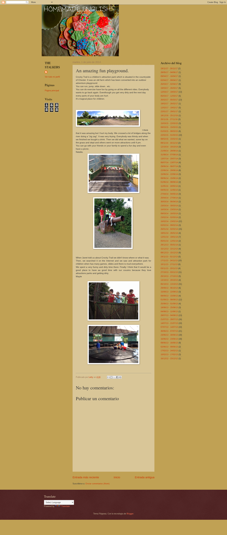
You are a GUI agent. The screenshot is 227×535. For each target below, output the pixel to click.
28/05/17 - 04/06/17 (169, 72)
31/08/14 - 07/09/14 (169, 154)
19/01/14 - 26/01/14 (169, 233)
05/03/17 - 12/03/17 (169, 96)
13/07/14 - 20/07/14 (169, 158)
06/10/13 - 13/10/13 (169, 284)
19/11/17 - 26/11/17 (169, 68)
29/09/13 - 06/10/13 (169, 288)
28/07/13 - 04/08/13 (169, 315)
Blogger (130, 514)
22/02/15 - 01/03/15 (169, 135)
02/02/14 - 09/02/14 (169, 225)
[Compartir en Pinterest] (120, 377)
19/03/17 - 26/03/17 (169, 88)
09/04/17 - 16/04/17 (169, 76)
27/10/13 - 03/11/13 (169, 272)
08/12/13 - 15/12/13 (169, 252)
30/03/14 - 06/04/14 (169, 201)
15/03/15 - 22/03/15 (169, 123)
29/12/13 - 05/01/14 (169, 245)
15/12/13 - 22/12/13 (169, 249)
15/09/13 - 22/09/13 (169, 292)
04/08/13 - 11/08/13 (169, 311)
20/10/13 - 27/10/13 (169, 276)
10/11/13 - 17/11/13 (169, 264)
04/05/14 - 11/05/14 (169, 190)
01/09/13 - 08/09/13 (169, 299)
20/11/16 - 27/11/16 (169, 119)
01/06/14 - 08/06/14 (169, 182)
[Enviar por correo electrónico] (108, 377)
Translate (65, 506)
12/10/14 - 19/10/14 (169, 147)
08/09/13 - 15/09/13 (169, 296)
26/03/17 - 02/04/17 (169, 84)
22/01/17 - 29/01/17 (169, 111)
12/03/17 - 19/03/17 (169, 92)
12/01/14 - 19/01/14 (169, 237)
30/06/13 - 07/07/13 (169, 331)
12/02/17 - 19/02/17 (169, 107)
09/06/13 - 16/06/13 (169, 343)
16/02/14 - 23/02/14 (169, 221)
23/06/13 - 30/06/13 (169, 335)
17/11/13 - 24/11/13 (169, 260)
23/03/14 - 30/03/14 (169, 205)
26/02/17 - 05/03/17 (169, 100)
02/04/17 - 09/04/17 (169, 80)
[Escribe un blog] (111, 377)
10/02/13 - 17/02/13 (169, 354)
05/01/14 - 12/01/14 (169, 241)
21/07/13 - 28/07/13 (169, 319)
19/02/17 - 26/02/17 (169, 103)
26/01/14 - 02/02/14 (169, 229)
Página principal (52, 90)
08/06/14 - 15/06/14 (169, 178)
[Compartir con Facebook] (117, 377)
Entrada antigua (144, 477)
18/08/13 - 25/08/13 (169, 307)
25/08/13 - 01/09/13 (169, 303)
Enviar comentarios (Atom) (97, 483)
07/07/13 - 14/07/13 (169, 327)
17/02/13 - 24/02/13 (169, 350)
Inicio (117, 477)
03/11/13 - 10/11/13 (169, 268)
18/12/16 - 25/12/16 (169, 115)
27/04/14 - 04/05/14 (169, 194)
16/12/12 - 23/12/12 (169, 358)
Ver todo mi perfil (52, 77)
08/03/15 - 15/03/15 (169, 127)
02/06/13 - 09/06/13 (169, 347)
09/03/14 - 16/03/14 (169, 213)
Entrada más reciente (86, 477)
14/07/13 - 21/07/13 (169, 323)
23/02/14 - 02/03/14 (169, 217)
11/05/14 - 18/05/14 (169, 186)
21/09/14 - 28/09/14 (169, 151)
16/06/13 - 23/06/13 (169, 339)
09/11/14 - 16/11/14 (169, 143)
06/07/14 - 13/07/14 (169, 162)
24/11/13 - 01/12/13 (169, 256)
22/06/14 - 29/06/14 (169, 170)
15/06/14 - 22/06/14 (169, 174)
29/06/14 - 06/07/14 (169, 166)
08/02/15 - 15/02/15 (169, 139)
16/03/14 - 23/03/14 (169, 209)
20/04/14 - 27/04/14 (169, 198)
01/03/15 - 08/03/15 (169, 131)
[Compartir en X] (114, 377)
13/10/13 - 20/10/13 (169, 280)
